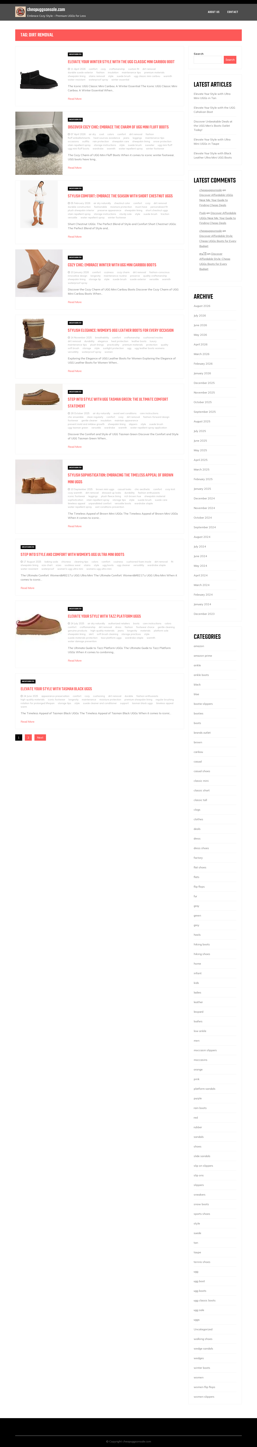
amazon (199, 646)
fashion (100, 72)
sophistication (75, 499)
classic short (202, 790)
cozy (103, 68)
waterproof (47, 568)
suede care (161, 499)
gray (196, 906)
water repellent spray (131, 148)
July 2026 (200, 315)
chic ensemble (76, 416)
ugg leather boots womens (150, 348)
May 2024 (200, 565)
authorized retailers (119, 623)
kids (196, 983)
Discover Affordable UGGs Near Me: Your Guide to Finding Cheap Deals (216, 200)
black (197, 684)
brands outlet (202, 732)
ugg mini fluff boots (78, 148)
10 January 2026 (80, 272)
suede (197, 1233)
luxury (153, 341)
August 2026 (202, 306)
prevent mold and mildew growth (86, 424)
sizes (58, 565)
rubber (198, 1127)
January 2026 (202, 373)
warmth (167, 76)
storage (87, 348)
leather (198, 1002)
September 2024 (205, 527)
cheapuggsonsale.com (46, 10)
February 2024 (203, 594)
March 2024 (201, 585)
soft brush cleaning (107, 634)
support (124, 703)
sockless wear (73, 565)
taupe (197, 1252)
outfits (85, 141)
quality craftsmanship (155, 275)
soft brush (73, 348)
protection (152, 344)
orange (198, 1069)
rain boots (200, 1108)
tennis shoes (202, 1262)
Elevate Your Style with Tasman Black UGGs (56, 689)
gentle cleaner (89, 420)
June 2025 (200, 440)
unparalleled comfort (99, 503)
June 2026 (200, 325)
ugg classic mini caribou (147, 76)
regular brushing (165, 699)
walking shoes (203, 1339)
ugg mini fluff (165, 144)
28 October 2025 (80, 413)
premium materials (154, 72)
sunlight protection (113, 348)
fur (195, 896)
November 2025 (204, 392)
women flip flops (204, 1387)
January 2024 (202, 604)
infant (198, 973)
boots (136, 623)
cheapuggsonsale (210, 190)
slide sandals (202, 1156)
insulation (113, 72)
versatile (72, 217)
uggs (197, 1319)
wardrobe (98, 148)
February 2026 (203, 363)
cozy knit (170, 489)
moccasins (200, 1060)
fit (172, 561)
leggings (137, 137)
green (197, 915)
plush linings (97, 344)
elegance (103, 341)
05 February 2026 (80, 203)
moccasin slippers (205, 1050)
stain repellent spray (79, 144)
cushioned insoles (153, 337)
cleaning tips (81, 561)
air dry (92, 134)
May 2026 (200, 334)
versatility (73, 351)
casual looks (124, 489)
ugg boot (199, 1281)
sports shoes (202, 1214)
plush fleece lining (111, 496)
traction (165, 213)
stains (87, 565)
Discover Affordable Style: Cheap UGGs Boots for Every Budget (217, 241)
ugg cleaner (123, 565)
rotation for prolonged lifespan (38, 703)
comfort (93, 68)
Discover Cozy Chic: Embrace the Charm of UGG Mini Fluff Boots (118, 127)
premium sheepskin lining (138, 699)
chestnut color (122, 203)
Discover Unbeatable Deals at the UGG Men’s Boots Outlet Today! (213, 126)
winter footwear (155, 148)
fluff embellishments (79, 137)
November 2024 (204, 508)
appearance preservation (55, 695)
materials (145, 630)
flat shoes (200, 867)
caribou (198, 752)
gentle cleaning (166, 627)
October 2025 (203, 402)
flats (196, 877)
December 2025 (204, 383)
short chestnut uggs (157, 210)
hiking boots (202, 944)
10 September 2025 (82, 489)
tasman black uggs (142, 703)
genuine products (77, 630)
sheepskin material (154, 496)
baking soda (51, 561)
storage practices (131, 634)
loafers (198, 1021)
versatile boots (123, 503)
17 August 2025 (32, 561)
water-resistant (76, 79)
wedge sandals (203, 1348)
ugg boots (108, 565)
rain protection (101, 141)
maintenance (89, 699)
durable (129, 695)
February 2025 (203, 479)
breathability (102, 337)
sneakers (199, 1194)
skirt (91, 634)
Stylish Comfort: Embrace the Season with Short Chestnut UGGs (120, 196)
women (109, 351)
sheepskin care (120, 141)
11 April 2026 (78, 68)
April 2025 (201, 460)
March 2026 (201, 354)
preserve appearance (109, 210)
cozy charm (123, 272)
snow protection (162, 141)
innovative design (77, 275)
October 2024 (203, 517)
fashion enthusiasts (149, 492)
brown (198, 742)
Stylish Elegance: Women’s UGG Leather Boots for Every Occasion (121, 330)
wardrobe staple (143, 503)
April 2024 (201, 575)
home (197, 963)
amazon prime (203, 655)
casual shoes (202, 771)
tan (196, 1242)
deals (197, 829)
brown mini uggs (105, 489)
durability (89, 341)
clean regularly (95, 416)
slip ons (199, 1175)
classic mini (201, 780)
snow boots (201, 1204)
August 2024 (202, 537)
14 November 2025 (81, 337)
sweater (149, 144)
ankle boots (201, 675)
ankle (197, 665)
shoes (197, 1146)
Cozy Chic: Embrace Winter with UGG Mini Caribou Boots (112, 265)
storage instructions (105, 144)
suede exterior (138, 279)
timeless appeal (76, 503)
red (196, 1117)
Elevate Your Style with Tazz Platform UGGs (104, 616)
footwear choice (145, 627)
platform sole (161, 630)
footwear (73, 420)
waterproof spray (98, 79)
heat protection (119, 341)
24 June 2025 (30, 695)
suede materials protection (83, 637)
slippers (133, 424)
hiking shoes (202, 954)
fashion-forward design (156, 416)
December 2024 (204, 498)
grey (196, 925)
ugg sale (199, 1310)
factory (198, 857)
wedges (199, 1358)
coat (101, 134)
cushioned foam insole (138, 561)
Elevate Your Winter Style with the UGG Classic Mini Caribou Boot (121, 62)
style (110, 76)
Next (40, 737)
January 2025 (202, 488)
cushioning (99, 695)
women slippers (204, 1396)
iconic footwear (76, 496)
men (196, 1040)
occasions (73, 141)
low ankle (200, 1031)
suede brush (124, 76)
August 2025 (202, 421)
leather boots (139, 341)
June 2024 (200, 556)
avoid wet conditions (125, 413)
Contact (232, 12)
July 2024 (200, 546)
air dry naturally (102, 203)
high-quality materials (103, 630)
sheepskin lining (76, 76)
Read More (75, 98)
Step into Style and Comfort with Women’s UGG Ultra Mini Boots (72, 555)
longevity (96, 275)
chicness (66, 561)
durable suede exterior (80, 72)
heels (197, 934)
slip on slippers (203, 1165)
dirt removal (149, 68)
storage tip (95, 279)
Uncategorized (75, 54)
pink (196, 1079)
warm (24, 706)
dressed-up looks (111, 492)
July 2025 (200, 431)
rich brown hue (132, 496)
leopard (198, 1011)
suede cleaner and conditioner (100, 703)
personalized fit (159, 206)
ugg (129, 348)
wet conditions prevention (109, 506)
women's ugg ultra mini (70, 568)
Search (199, 53)
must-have (141, 206)
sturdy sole (125, 213)
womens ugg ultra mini (99, 568)
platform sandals (204, 1088)
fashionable (100, 206)
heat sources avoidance (107, 137)
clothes (198, 819)
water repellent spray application (148, 427)
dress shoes (201, 848)
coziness (109, 272)
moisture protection (121, 206)
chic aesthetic (142, 489)
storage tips (119, 499)
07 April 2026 (78, 134)
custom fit (133, 68)
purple (198, 1098)
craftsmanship (117, 68)
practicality (113, 344)
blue (196, 694)
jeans (126, 137)
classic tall (200, 800)
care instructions (149, 413)
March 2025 (201, 469)
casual (198, 761)
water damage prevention (82, 641)
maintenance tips (131, 72)
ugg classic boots (205, 1300)
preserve (135, 275)
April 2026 (201, 344)
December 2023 (204, 614)
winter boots (202, 1367)
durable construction (79, 206)
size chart (47, 565)
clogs (197, 809)
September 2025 (205, 411)
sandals (199, 1137)
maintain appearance (126, 420)
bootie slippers (203, 703)
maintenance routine (115, 275)
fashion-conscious (159, 272)
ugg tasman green (78, 427)
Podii (202, 213)
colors (110, 134)
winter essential (120, 79)
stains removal (97, 76)
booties (198, 713)
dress (118, 627)
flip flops (199, 886)
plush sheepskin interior (81, 210)
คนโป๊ (202, 253)
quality (164, 344)
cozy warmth (75, 492)
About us (214, 12)
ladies (197, 992)
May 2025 (200, 450)
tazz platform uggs (111, 637)
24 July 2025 (77, 623)
